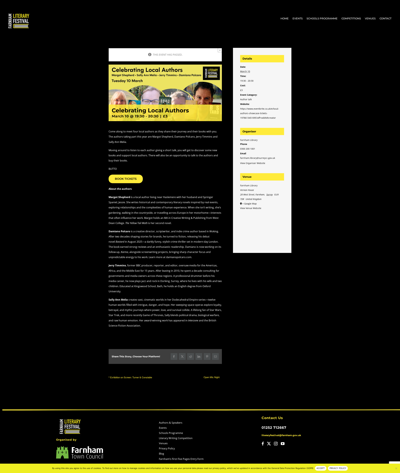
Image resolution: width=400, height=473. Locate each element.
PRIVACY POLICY (338, 468)
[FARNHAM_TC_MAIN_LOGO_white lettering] (79, 447)
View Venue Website (250, 208)
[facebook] (263, 443)
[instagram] (276, 443)
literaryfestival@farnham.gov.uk (281, 435)
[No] (396, 468)
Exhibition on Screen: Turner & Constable (131, 377)
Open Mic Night (212, 377)
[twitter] (269, 443)
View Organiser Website (252, 163)
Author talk (246, 99)
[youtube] (283, 443)
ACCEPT (321, 468)
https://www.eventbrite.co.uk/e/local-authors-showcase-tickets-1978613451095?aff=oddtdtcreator (259, 113)
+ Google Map (249, 203)
